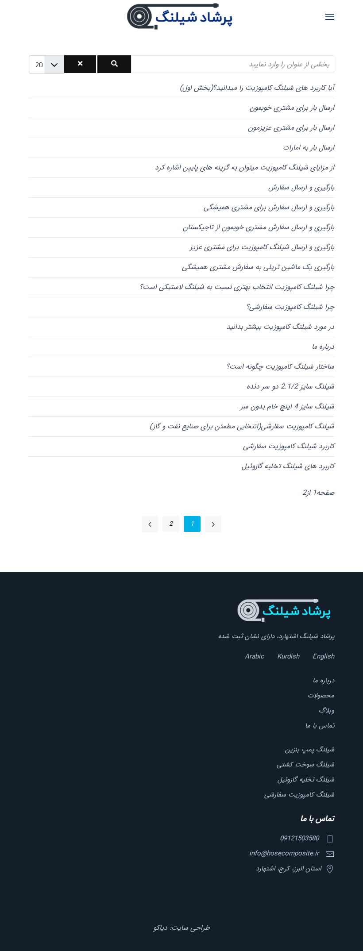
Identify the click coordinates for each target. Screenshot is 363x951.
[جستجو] (114, 64)
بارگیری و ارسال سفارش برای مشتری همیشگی (269, 207)
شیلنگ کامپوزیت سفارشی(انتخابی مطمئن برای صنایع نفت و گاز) (242, 426)
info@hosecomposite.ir (284, 853)
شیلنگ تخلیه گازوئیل (306, 779)
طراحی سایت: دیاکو (181, 927)
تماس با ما (319, 725)
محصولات (321, 695)
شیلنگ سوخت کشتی (305, 764)
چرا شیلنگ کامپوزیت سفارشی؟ (290, 306)
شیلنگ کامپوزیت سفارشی (299, 794)
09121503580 (299, 838)
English (323, 656)
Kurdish (288, 656)
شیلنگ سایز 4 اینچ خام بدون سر (287, 406)
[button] (329, 16)
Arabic (254, 656)
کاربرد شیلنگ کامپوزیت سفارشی (288, 446)
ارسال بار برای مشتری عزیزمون (291, 127)
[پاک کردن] (80, 64)
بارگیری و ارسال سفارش (301, 187)
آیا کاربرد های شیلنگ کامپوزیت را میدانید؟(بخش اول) (257, 87)
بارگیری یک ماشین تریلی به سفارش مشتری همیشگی (258, 267)
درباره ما (323, 346)
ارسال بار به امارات (308, 147)
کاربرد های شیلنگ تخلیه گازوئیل (288, 466)
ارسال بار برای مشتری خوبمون (292, 107)
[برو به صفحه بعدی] (150, 524)
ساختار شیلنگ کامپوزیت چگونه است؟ (280, 366)
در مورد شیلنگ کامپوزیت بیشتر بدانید (280, 326)
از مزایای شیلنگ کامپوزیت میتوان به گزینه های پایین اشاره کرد (244, 167)
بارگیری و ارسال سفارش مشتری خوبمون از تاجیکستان (258, 227)
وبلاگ (326, 710)
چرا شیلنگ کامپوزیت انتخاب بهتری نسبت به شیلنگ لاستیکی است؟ (236, 287)
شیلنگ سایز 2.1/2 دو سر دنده (290, 386)
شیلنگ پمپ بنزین (309, 749)
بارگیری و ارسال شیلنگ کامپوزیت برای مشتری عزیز (262, 247)
